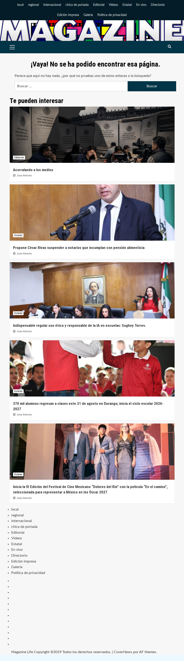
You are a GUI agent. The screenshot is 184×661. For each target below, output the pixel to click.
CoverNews (123, 652)
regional (33, 5)
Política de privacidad (112, 15)
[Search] (169, 47)
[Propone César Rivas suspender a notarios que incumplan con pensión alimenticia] (92, 212)
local (20, 5)
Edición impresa (68, 15)
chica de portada (77, 5)
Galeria (88, 15)
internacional (52, 5)
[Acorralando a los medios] (92, 135)
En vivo (141, 5)
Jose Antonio (24, 175)
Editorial (98, 5)
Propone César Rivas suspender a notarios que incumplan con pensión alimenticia (79, 247)
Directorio (158, 5)
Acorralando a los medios (33, 170)
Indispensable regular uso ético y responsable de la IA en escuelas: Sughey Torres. (79, 325)
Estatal (127, 5)
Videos (113, 5)
